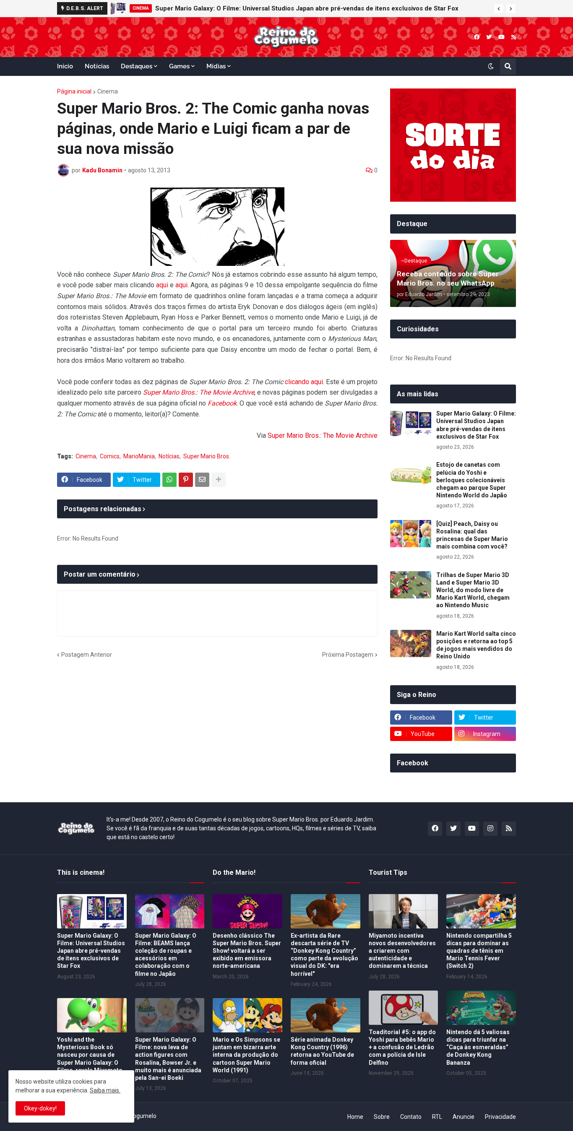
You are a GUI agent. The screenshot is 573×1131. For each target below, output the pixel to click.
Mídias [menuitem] (216, 66)
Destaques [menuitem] (136, 66)
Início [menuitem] (65, 66)
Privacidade (500, 1116)
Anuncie (463, 1116)
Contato (411, 1116)
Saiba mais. (105, 1090)
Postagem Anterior (86, 654)
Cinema (107, 91)
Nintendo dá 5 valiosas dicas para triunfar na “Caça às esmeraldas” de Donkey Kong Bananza (478, 1047)
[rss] (513, 37)
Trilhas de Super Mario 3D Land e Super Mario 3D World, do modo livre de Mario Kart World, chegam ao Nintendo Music (473, 590)
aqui (162, 285)
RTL (437, 1116)
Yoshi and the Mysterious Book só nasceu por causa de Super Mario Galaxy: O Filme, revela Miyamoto (89, 1055)
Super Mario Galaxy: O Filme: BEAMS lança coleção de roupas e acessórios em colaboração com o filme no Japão (165, 954)
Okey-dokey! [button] (40, 1108)
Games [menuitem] (179, 66)
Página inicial (74, 91)
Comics (110, 456)
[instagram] (490, 829)
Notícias (169, 456)
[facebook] (476, 37)
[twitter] (489, 37)
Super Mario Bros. (206, 456)
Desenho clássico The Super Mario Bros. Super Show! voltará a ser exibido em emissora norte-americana (247, 951)
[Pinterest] (186, 480)
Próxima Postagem (347, 654)
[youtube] (501, 37)
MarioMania (139, 456)
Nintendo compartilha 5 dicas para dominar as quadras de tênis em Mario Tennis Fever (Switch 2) (479, 951)
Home (355, 1116)
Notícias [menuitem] (97, 66)
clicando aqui (304, 382)
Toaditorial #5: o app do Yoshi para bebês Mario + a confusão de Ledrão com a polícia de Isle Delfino (402, 1047)
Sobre (382, 1116)
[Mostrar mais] (218, 480)
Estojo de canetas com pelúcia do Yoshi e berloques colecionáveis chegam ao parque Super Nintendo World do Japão (471, 480)
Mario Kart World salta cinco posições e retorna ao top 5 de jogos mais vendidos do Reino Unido (476, 645)
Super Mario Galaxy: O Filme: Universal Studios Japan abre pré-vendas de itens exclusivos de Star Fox (306, 8)
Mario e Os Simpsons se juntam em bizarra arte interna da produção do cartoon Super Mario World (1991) (246, 1055)
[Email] (202, 480)
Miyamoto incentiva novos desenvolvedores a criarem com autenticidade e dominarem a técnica (402, 951)
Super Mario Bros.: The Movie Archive (198, 392)
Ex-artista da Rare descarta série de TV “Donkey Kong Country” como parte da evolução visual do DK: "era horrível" (324, 954)
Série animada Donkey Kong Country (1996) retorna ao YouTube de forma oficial (322, 1051)
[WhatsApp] (169, 480)
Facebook (222, 403)
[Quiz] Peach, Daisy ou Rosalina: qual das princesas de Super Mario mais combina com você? (472, 535)
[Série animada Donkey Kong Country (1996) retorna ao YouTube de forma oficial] (325, 1015)
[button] (499, 9)
